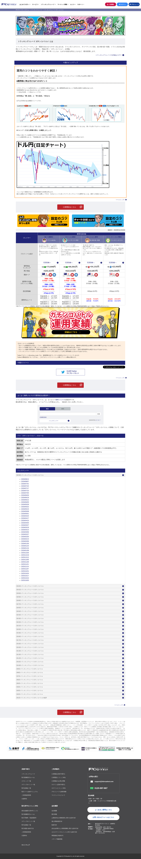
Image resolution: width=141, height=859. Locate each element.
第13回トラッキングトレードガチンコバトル (30, 654)
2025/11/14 (25, 566)
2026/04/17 (25, 518)
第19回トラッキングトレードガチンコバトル (30, 633)
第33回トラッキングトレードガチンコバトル (30, 475)
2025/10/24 (25, 573)
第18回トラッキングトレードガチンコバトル (30, 636)
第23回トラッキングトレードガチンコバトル (30, 618)
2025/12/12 (25, 557)
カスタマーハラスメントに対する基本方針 (64, 832)
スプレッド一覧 (26, 781)
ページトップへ (120, 199)
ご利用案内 (55, 769)
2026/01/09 (25, 550)
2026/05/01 (25, 513)
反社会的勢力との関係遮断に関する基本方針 (65, 828)
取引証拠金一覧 (26, 788)
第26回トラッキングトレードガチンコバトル (30, 607)
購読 (47, 409)
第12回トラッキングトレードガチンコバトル (30, 658)
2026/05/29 (25, 504)
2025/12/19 (25, 555)
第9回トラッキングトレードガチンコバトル (29, 669)
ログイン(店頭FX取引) (58, 784)
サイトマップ (26, 845)
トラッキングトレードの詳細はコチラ (109, 55)
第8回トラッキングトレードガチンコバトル (29, 672)
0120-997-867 (101, 788)
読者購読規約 (43, 417)
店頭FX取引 (26, 769)
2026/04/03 (25, 523)
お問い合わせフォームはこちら (103, 817)
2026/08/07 (25, 481)
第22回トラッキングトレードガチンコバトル (30, 622)
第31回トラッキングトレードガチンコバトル (30, 589)
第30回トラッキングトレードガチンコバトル (30, 593)
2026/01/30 (25, 543)
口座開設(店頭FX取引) (58, 774)
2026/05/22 (25, 507)
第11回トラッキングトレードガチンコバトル (29, 661)
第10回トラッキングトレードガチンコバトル (30, 665)
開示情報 (54, 814)
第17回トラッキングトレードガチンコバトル (30, 640)
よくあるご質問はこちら (103, 810)
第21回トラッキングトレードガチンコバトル (30, 625)
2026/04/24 (25, 516)
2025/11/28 (25, 562)
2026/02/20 (25, 536)
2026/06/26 (25, 495)
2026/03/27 (25, 525)
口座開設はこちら (69, 207)
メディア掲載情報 (57, 839)
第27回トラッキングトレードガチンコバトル (30, 604)
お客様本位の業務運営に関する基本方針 (64, 818)
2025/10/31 (25, 571)
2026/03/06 (25, 532)
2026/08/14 (25, 479)
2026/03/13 (25, 530)
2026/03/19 (25, 527)
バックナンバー (53, 420)
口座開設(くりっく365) (59, 777)
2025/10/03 (25, 580)
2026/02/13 (25, 539)
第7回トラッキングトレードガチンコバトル (29, 676)
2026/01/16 (25, 548)
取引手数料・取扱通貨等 (29, 818)
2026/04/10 (25, 520)
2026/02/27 (25, 534)
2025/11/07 (25, 569)
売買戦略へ (47, 262)
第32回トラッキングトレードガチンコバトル (30, 586)
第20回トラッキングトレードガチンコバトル (30, 629)
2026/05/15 (25, 509)
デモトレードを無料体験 (59, 791)
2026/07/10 (25, 490)
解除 (62, 409)
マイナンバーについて (58, 795)
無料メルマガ (60, 400)
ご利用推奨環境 (26, 795)
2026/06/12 (25, 500)
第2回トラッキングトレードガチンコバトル (29, 694)
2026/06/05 (25, 502)
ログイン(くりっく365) (59, 788)
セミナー (73, 4)
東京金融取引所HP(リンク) (30, 810)
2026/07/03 (25, 493)
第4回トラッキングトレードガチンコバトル (29, 687)
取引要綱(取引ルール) (28, 777)
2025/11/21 (25, 564)
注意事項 (24, 798)
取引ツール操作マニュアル (30, 791)
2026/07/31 (25, 484)
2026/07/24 (25, 486)
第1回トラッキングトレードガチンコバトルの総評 (31, 697)
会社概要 (55, 806)
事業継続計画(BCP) (57, 835)
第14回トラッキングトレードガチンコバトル (30, 651)
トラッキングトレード (28, 774)
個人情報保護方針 (57, 821)
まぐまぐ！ (98, 420)
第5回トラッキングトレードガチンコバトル (29, 683)
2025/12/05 (25, 559)
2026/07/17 (25, 488)
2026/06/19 (25, 497)
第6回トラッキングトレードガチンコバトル (29, 679)
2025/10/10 (25, 578)
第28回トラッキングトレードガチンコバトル (30, 600)
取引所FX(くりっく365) (30, 806)
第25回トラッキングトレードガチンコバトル (30, 611)
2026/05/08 (25, 511)
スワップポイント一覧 (28, 784)
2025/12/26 (25, 553)
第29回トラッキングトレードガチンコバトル (30, 597)
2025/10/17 (25, 576)
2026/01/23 (25, 546)
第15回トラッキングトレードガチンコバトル (30, 647)
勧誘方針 (54, 825)
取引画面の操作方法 (28, 828)
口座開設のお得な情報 (58, 781)
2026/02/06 (25, 541)
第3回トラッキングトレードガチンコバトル (29, 690)
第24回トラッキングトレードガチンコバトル (30, 615)
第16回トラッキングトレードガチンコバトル (30, 643)
